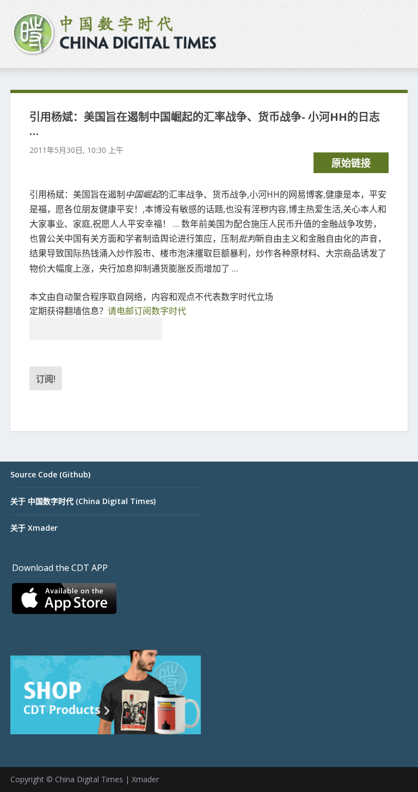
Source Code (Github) (50, 474)
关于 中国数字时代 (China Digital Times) (83, 501)
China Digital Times (89, 779)
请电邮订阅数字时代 (147, 311)
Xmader (145, 779)
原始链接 (351, 162)
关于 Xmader (34, 528)
